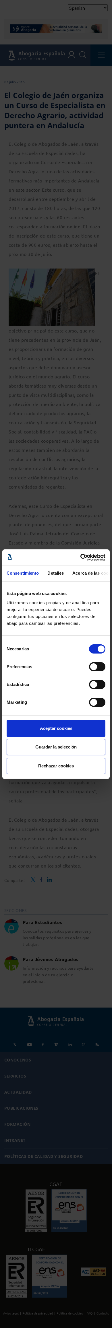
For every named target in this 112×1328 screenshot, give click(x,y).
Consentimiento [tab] (23, 573)
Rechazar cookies (56, 765)
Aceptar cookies (56, 728)
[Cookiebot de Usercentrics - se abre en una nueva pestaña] (80, 557)
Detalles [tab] (55, 573)
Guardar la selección (56, 746)
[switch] (97, 666)
